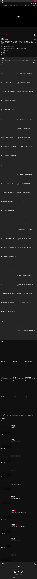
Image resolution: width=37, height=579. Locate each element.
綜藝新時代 (13, 496)
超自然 (21, 512)
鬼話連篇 (12, 510)
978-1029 (10, 60)
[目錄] (1, 3)
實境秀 (12, 498)
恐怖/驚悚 (13, 512)
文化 (19, 526)
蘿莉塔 (9, 48)
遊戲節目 (13, 427)
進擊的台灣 (13, 538)
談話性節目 (7, 46)
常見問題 (14, 575)
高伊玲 (4, 48)
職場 (19, 498)
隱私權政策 (18, 574)
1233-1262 (30, 60)
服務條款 (22, 574)
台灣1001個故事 (13, 524)
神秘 (15, 512)
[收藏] (34, 39)
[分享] (35, 39)
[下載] (31, 3)
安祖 (19, 48)
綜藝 (10, 46)
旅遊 (14, 498)
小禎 (7, 50)
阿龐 (7, 48)
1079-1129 (18, 60)
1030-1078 (14, 60)
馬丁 (14, 48)
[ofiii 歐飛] (4, 3)
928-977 (6, 60)
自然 (14, 526)
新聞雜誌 (17, 526)
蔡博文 (22, 48)
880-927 (3, 60)
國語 (4, 54)
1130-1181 (22, 60)
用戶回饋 (17, 575)
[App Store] (15, 568)
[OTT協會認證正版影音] (35, 35)
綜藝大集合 (13, 439)
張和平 (25, 48)
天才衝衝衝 (13, 425)
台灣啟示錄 (13, 453)
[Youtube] (22, 572)
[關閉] (1, 1)
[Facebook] (15, 572)
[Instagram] (18, 572)
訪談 (12, 526)
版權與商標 (15, 574)
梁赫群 (4, 50)
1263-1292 (35, 60)
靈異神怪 (24, 512)
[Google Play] (21, 568)
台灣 (4, 52)
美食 (21, 526)
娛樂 (12, 46)
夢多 (12, 48)
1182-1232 (26, 60)
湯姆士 (17, 48)
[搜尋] (33, 3)
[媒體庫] (35, 3)
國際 (4, 46)
